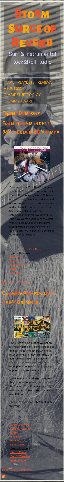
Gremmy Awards (19, 101)
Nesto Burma (18, 460)
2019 (13, 432)
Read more (8, 282)
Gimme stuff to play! (23, 95)
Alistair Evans (18, 452)
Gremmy (15, 440)
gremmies (16, 436)
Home (9, 82)
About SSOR (14, 89)
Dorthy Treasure (20, 456)
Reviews (45, 82)
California (15, 272)
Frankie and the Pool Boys (25, 249)
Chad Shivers (18, 444)
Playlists (26, 82)
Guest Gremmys (19, 424)
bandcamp (16, 256)
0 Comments (24, 282)
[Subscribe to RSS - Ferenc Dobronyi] (3, 477)
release (14, 260)
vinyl (13, 268)
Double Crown (18, 264)
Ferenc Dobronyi (20, 253)
